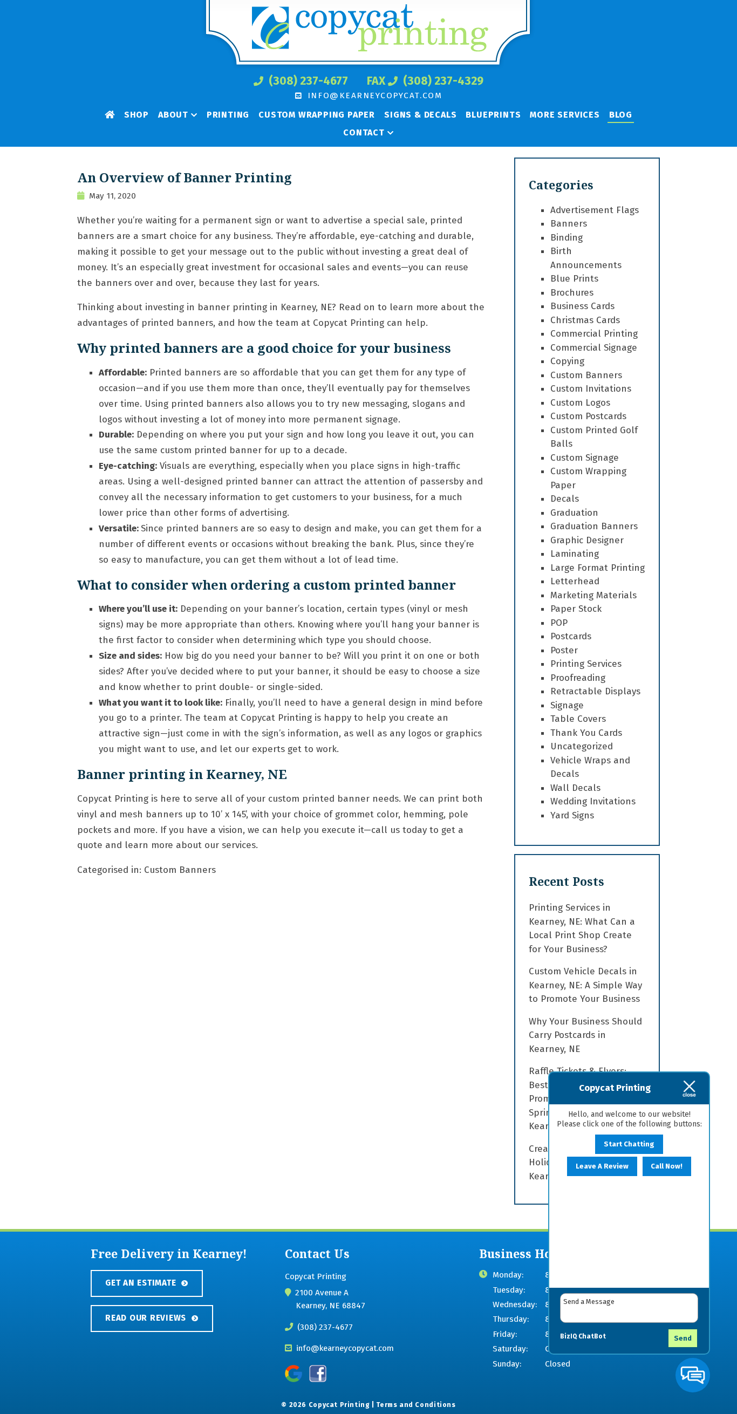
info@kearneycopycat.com (373, 95)
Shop (136, 115)
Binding (566, 237)
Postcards (570, 636)
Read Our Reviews (145, 1318)
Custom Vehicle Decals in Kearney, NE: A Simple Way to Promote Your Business (585, 985)
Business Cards (582, 306)
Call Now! (667, 1167)
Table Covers (578, 719)
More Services (564, 115)
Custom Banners (180, 870)
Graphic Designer (587, 540)
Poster (564, 650)
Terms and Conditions (415, 1405)
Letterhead (574, 581)
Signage (567, 705)
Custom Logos (580, 402)
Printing (228, 115)
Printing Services (586, 664)
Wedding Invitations (593, 801)
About (173, 115)
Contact (364, 132)
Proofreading (577, 678)
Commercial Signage (593, 347)
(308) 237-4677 (307, 81)
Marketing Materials (593, 595)
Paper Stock (576, 608)
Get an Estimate (140, 1283)
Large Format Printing (597, 567)
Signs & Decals (420, 115)
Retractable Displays (595, 691)
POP (559, 623)
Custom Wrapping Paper (316, 115)
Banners (568, 223)
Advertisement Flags (594, 210)
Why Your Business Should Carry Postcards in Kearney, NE (585, 1035)
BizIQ (568, 1336)
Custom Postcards (588, 416)
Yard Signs (572, 815)
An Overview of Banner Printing (184, 177)
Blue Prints (574, 278)
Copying (567, 361)
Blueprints (493, 115)
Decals (564, 498)
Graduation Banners (594, 526)
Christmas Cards (585, 320)
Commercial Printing (594, 333)
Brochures (571, 292)
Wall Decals (575, 788)
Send (683, 1338)
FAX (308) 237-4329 (425, 81)
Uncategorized (581, 746)
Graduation (574, 512)
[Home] (110, 114)
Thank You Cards (586, 733)
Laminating (574, 553)
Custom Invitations (590, 388)
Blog (620, 115)
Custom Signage (584, 457)
